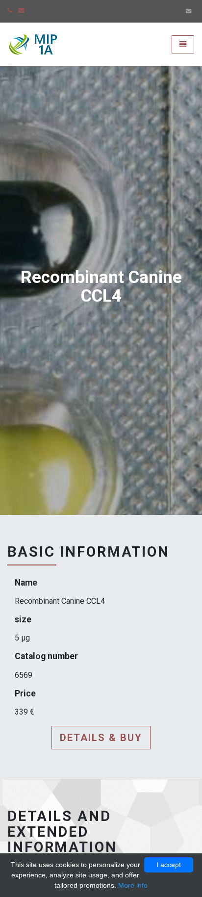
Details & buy (101, 737)
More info (133, 885)
